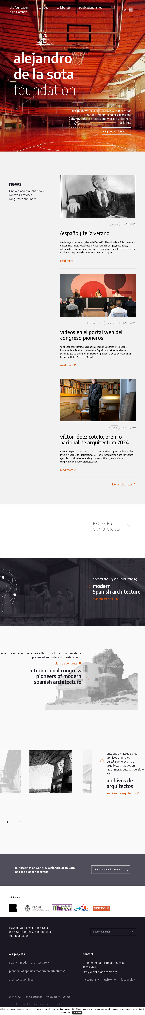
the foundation (19, 7)
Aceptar (77, 1012)
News (115, 224)
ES (125, 10)
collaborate (63, 7)
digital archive (18, 11)
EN (130, 10)
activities (42, 7)
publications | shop (91, 7)
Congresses (111, 323)
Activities (94, 323)
